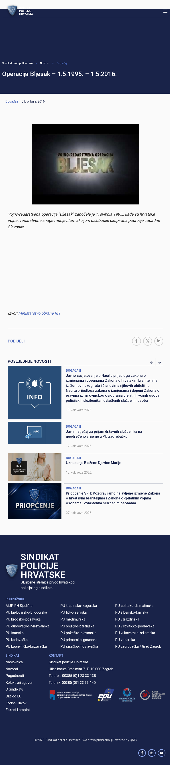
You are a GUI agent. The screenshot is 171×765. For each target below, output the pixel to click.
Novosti (44, 63)
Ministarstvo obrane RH (39, 313)
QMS (133, 740)
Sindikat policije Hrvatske (17, 63)
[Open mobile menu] (165, 11)
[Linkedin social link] (158, 341)
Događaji (62, 63)
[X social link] (147, 341)
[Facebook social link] (136, 341)
